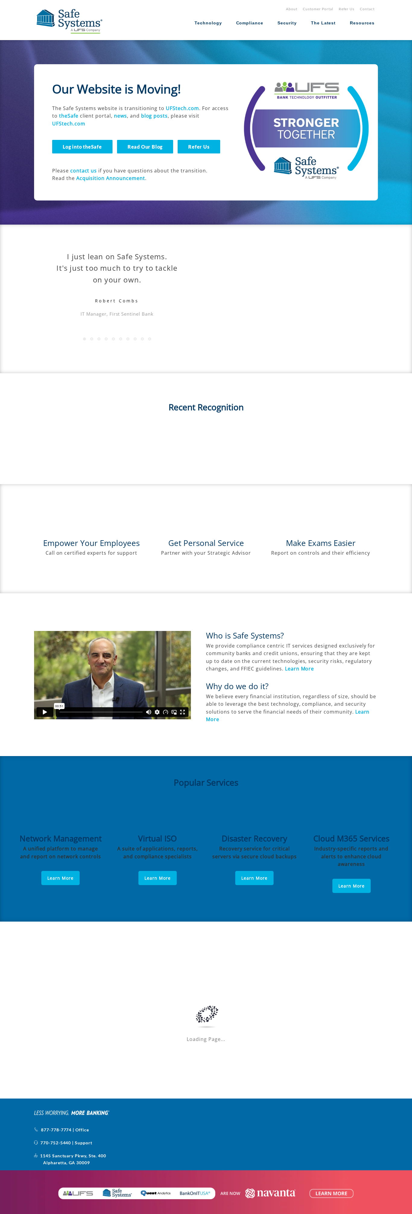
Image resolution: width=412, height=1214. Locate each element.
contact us (83, 170)
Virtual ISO (157, 838)
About (291, 9)
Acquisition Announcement (110, 178)
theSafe (68, 115)
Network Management (61, 838)
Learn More (60, 878)
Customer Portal (318, 9)
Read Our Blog (145, 147)
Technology (208, 22)
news (120, 115)
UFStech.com (182, 108)
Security (287, 22)
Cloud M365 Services (351, 838)
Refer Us (347, 9)
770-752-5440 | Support (65, 1142)
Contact (367, 9)
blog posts (154, 115)
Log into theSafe (82, 147)
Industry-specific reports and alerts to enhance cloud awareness (351, 856)
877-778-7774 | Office (64, 1129)
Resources (362, 22)
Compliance (250, 22)
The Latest (323, 22)
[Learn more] (60, 816)
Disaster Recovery (254, 838)
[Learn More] (157, 816)
